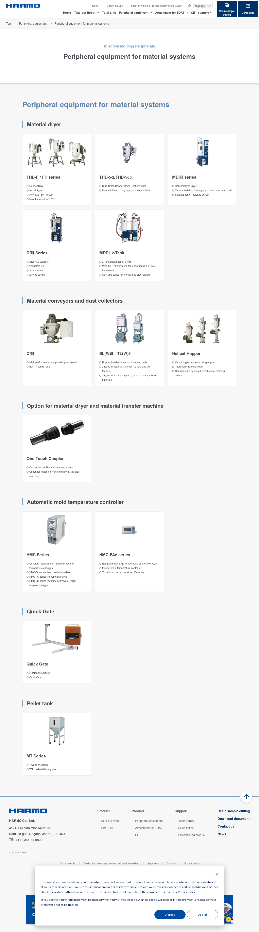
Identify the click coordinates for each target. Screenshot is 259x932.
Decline (202, 914)
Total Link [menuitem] (107, 828)
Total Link (109, 13)
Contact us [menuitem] (226, 826)
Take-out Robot (85, 13)
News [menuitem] (95, 5)
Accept (170, 914)
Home (67, 13)
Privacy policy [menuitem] (192, 863)
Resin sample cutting (227, 12)
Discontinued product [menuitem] (191, 835)
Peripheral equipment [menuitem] (149, 821)
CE (193, 13)
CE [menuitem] (137, 835)
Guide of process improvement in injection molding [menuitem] (111, 863)
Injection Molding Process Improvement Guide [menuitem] (156, 5)
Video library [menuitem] (186, 821)
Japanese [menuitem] (153, 863)
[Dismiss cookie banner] (216, 874)
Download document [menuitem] (233, 818)
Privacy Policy (186, 892)
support (203, 13)
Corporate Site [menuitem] (115, 5)
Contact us (248, 13)
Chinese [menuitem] (171, 863)
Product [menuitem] (103, 811)
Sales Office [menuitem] (186, 828)
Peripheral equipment (134, 13)
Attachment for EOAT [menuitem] (148, 828)
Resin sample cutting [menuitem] (234, 811)
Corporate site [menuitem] (67, 863)
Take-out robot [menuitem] (110, 821)
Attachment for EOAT (169, 13)
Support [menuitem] (181, 811)
